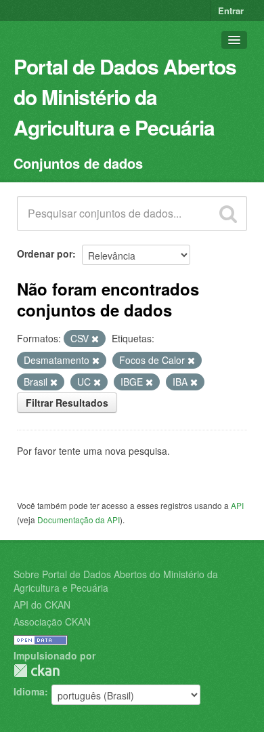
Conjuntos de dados (78, 163)
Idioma (29, 691)
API (237, 505)
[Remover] (95, 338)
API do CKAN (42, 604)
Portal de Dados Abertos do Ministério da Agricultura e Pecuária (125, 97)
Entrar (231, 10)
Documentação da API (78, 519)
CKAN (37, 671)
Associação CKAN (52, 621)
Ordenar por (44, 253)
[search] (228, 213)
